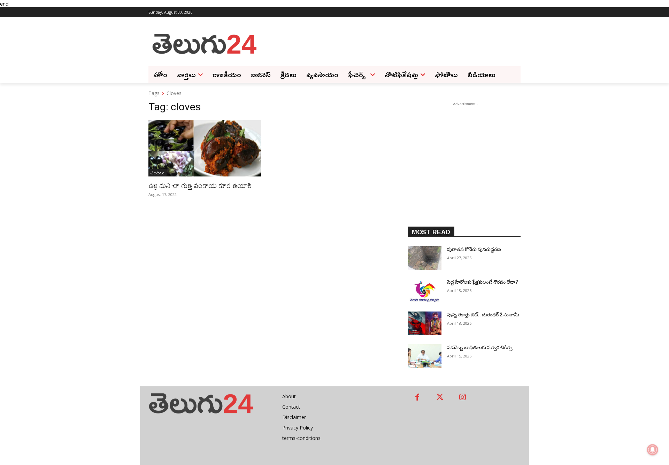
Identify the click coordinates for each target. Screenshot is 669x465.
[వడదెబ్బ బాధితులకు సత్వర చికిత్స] (424, 356)
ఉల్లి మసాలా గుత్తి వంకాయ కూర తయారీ (200, 185)
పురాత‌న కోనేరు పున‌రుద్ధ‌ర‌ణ (474, 249)
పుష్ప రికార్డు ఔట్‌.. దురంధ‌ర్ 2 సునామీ (483, 314)
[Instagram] (462, 397)
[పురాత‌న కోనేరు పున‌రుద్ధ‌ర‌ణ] (424, 258)
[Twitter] (439, 397)
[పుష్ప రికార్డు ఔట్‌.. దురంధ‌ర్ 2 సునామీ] (424, 323)
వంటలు (157, 172)
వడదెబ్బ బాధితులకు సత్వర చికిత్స (480, 347)
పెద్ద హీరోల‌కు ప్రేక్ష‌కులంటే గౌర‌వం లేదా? (483, 282)
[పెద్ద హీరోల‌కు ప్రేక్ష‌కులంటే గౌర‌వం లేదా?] (424, 290)
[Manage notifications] (652, 449)
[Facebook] (417, 397)
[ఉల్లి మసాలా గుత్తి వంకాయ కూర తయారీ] (204, 148)
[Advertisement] (390, 43)
